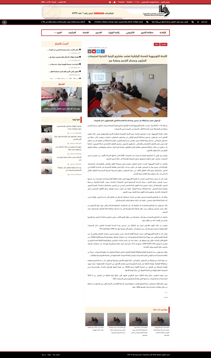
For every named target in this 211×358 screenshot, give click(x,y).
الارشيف (72, 32)
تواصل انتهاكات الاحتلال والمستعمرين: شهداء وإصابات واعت (69, 127)
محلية (156, 44)
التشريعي (130, 32)
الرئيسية (164, 44)
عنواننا (49, 355)
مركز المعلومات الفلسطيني (150, 2)
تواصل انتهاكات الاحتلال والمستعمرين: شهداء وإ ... (63, 57)
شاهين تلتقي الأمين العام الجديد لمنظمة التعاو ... (64, 72)
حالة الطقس (62, 2)
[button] (44, 96)
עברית (137, 2)
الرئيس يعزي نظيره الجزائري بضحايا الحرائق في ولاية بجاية (179, 22)
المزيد (59, 32)
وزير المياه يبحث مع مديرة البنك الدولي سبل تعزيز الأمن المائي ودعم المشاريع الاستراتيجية (117, 330)
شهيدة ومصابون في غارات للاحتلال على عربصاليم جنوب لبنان (68, 148)
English (129, 2)
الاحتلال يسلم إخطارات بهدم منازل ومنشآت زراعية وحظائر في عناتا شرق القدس (69, 22)
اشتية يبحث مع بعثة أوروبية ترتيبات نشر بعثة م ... (63, 64)
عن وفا (44, 355)
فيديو (61, 84)
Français (121, 2)
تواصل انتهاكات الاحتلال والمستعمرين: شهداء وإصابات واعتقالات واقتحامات (127, 22)
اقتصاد (86, 32)
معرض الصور (165, 2)
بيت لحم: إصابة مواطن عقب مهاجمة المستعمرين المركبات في (69, 169)
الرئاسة (163, 32)
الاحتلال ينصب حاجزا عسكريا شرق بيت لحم (69, 158)
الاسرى (98, 32)
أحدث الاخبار (61, 44)
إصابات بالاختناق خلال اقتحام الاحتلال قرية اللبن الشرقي (67, 138)
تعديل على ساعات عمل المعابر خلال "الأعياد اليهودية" (95, 329)
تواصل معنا (56, 355)
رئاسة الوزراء (113, 32)
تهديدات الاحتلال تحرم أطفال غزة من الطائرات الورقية (61, 112)
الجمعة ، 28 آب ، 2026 (48, 2)
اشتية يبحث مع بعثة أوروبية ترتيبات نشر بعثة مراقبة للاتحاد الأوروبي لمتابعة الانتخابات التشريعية (161, 331)
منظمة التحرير (147, 32)
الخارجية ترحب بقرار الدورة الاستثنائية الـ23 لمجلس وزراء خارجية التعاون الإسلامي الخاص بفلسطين (139, 331)
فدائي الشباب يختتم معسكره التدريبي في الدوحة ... (63, 50)
